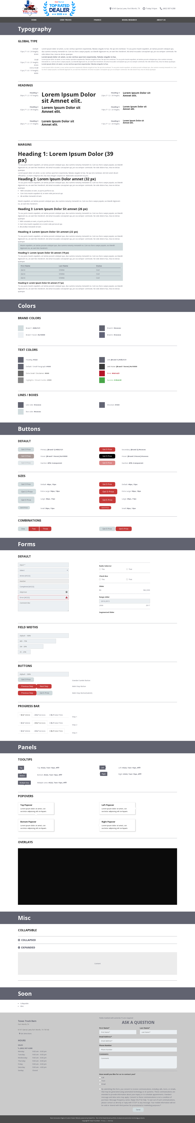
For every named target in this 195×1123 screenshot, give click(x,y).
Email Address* (105, 1036)
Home (33, 20)
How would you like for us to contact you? (117, 1074)
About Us (161, 20)
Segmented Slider (106, 612)
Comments (103, 1054)
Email (103, 1084)
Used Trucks (65, 20)
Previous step (27, 686)
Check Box (103, 576)
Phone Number (105, 1045)
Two (34, 529)
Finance (97, 20)
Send (138, 1109)
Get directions (26, 1033)
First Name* (104, 1028)
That (130, 569)
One (23, 529)
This (103, 569)
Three (45, 529)
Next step (44, 686)
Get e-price (26, 484)
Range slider (104, 597)
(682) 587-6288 (26, 1048)
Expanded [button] (28, 947)
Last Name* (145, 1028)
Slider (101, 586)
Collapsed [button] (28, 940)
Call (102, 1077)
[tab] (25, 714)
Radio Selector (105, 566)
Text (103, 1081)
